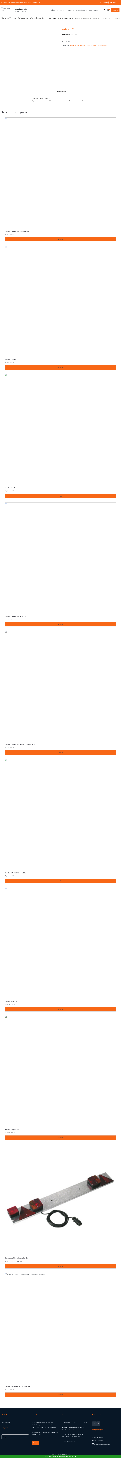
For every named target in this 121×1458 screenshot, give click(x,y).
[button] (63, 10)
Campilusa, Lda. (21, 9)
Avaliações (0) (61, 91)
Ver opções (61, 367)
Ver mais (35, 1443)
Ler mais (60, 752)
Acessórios (56, 18)
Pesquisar (26, 1437)
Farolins (77, 18)
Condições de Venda (97, 1437)
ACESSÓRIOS (80, 10)
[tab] (61, 92)
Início (49, 18)
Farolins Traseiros (86, 18)
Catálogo (115, 10)
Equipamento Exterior (67, 18)
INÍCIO (53, 10)
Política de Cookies (97, 1440)
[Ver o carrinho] (108, 10)
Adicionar (60, 239)
